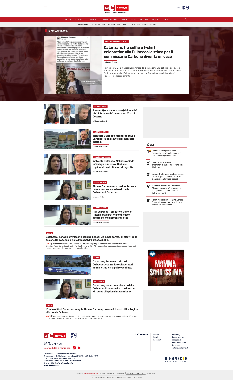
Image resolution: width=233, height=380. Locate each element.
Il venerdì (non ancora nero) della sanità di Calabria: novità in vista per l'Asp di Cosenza (115, 113)
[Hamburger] (45, 7)
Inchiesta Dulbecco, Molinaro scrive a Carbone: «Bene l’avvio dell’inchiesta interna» (114, 138)
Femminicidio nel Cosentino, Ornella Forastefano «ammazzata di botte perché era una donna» (167, 202)
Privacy (102, 373)
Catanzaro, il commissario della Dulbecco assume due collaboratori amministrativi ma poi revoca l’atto (113, 264)
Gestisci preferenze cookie (135, 373)
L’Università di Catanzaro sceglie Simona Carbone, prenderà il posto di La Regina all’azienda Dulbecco (92, 311)
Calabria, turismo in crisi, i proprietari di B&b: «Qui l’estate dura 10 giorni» (167, 164)
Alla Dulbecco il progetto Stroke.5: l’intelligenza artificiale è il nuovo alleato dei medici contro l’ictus (112, 214)
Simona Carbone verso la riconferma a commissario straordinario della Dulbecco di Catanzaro (114, 189)
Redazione (79, 373)
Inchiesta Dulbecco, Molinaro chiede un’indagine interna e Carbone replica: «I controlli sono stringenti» (113, 164)
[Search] (186, 19)
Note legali (120, 373)
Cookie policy (111, 373)
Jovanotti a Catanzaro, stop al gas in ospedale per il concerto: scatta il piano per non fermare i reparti (167, 176)
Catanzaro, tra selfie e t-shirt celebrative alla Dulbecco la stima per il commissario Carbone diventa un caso (138, 52)
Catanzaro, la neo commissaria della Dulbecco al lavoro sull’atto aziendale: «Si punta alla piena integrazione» (114, 288)
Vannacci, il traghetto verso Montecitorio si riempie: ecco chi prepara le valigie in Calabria (166, 153)
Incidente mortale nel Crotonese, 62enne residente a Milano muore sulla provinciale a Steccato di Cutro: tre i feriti (166, 189)
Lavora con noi (150, 373)
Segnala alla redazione (91, 373)
